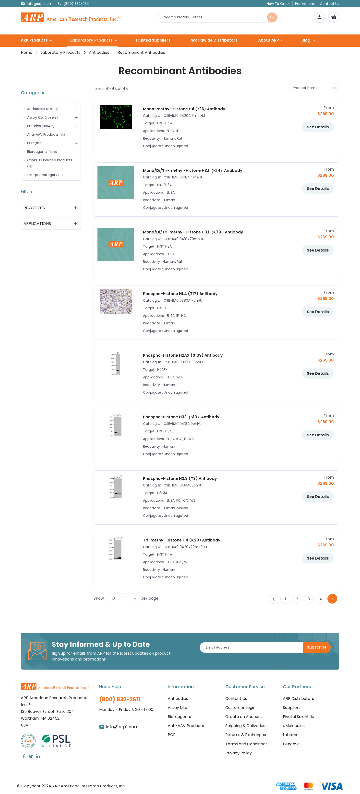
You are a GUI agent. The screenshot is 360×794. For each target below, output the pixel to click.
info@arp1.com (39, 3)
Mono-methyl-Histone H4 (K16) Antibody (184, 109)
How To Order (278, 3)
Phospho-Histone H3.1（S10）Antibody (181, 417)
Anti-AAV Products (46, 134)
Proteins (40, 125)
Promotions (305, 3)
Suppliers (291, 707)
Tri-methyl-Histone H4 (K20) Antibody (181, 540)
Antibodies (99, 52)
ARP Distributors (298, 698)
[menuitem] (37, 40)
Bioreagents (42, 151)
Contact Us (329, 3)
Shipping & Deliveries (245, 725)
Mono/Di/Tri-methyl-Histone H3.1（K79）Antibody (193, 232)
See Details (318, 127)
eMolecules (294, 725)
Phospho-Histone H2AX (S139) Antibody (183, 355)
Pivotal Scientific (298, 716)
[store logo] (71, 17)
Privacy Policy (238, 753)
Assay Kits (42, 117)
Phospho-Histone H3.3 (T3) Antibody (180, 478)
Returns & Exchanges (245, 735)
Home (26, 52)
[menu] (180, 40)
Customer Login (240, 707)
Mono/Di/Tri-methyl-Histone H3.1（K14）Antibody (192, 170)
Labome (291, 735)
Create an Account (243, 716)
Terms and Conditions (246, 744)
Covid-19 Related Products (49, 163)
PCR (35, 143)
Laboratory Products (61, 52)
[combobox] (218, 17)
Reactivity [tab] (35, 208)
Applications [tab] (37, 223)
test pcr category (45, 174)
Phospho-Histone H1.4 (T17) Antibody (180, 294)
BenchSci (291, 744)
